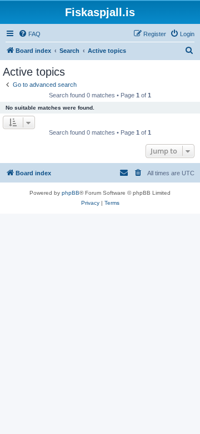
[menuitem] (29, 34)
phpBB (70, 193)
